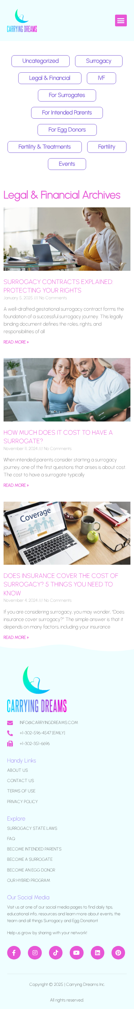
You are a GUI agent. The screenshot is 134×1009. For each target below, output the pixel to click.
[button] (121, 20)
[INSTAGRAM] (34, 952)
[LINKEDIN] (97, 952)
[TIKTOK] (56, 952)
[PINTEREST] (118, 952)
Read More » (16, 342)
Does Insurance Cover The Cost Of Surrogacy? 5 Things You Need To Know (61, 584)
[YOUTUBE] (76, 952)
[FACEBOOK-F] (14, 952)
